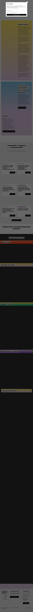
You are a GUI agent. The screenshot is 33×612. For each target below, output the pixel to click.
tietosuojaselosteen (15, 7)
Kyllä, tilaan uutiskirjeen (16, 14)
